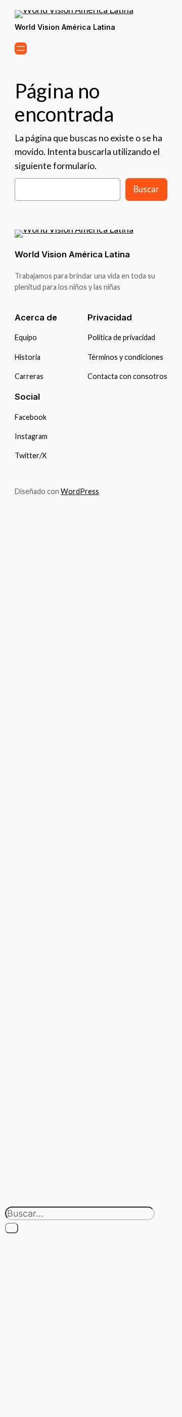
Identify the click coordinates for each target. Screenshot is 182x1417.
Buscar (146, 189)
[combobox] (80, 1213)
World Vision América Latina (65, 27)
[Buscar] (11, 1228)
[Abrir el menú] (21, 48)
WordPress (80, 491)
